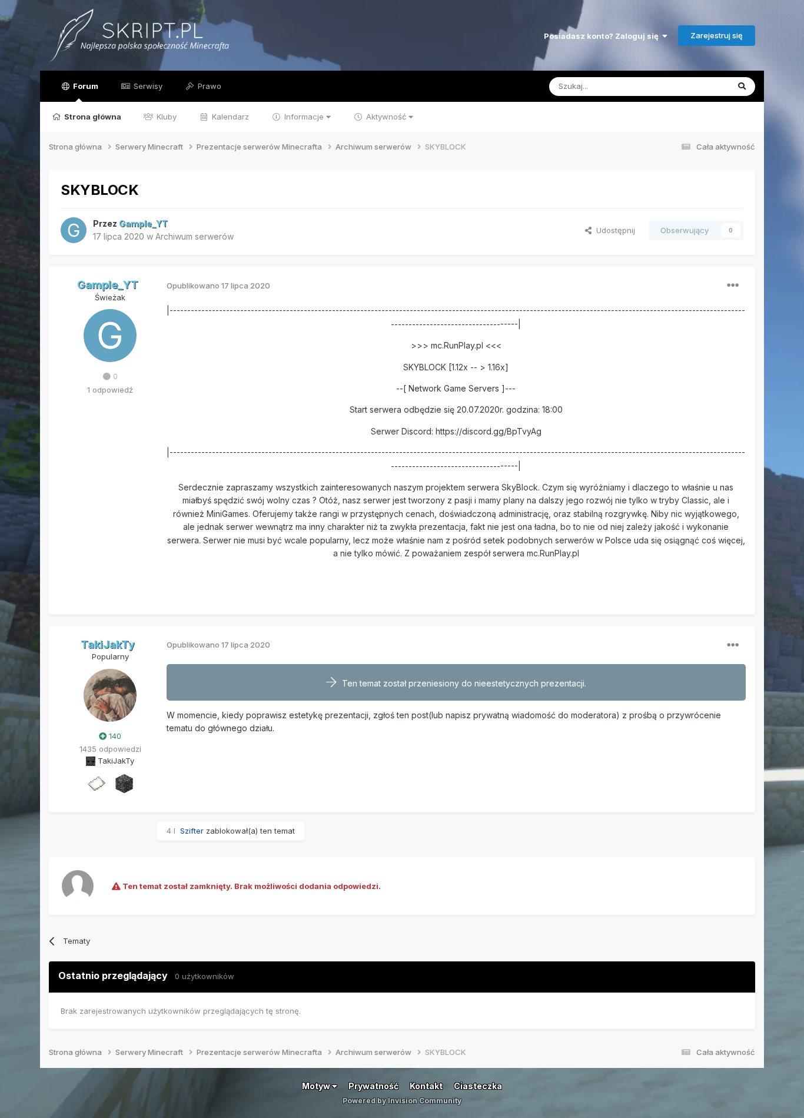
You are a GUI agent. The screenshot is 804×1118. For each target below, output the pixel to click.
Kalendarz (229, 116)
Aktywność (386, 116)
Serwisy (146, 86)
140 (114, 736)
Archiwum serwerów (194, 236)
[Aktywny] (96, 783)
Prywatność (373, 1086)
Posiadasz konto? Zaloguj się (603, 36)
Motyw (317, 1086)
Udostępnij (613, 230)
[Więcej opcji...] (733, 285)
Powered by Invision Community (402, 1100)
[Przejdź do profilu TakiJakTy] (110, 695)
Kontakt (426, 1086)
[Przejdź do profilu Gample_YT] (74, 230)
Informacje (304, 116)
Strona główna (91, 116)
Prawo (208, 86)
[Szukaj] (742, 86)
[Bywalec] (124, 783)
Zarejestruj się (716, 35)
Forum (84, 86)
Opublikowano (218, 285)
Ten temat (695, 86)
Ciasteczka (478, 1086)
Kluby (165, 116)
